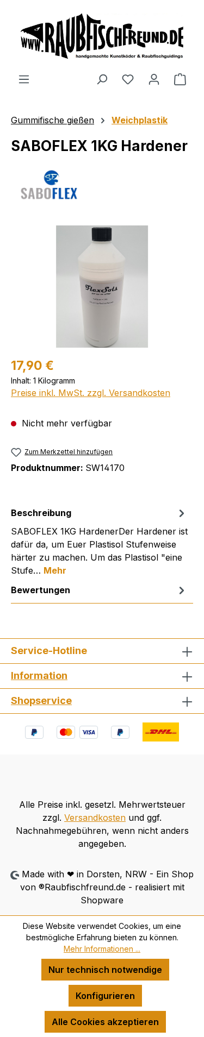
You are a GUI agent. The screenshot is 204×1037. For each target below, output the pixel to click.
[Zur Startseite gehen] (102, 36)
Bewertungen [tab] (40, 590)
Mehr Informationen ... (102, 948)
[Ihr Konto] (154, 79)
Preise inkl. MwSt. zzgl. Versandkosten (90, 392)
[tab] (99, 541)
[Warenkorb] (180, 79)
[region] (102, 286)
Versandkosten (95, 817)
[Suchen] (102, 79)
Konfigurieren (105, 995)
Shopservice (41, 700)
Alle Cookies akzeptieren (105, 1021)
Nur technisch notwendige (105, 969)
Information (39, 675)
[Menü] (24, 79)
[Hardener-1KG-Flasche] (102, 286)
